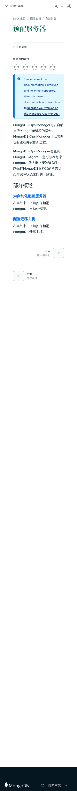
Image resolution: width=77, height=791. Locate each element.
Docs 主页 (19, 18)
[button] (58, 785)
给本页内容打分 (22, 59)
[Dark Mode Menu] (69, 6)
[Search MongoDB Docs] (56, 6)
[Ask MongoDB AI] (62, 6)
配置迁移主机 (24, 218)
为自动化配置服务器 (29, 195)
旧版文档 (35, 18)
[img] (16, 67)
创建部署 (51, 18)
